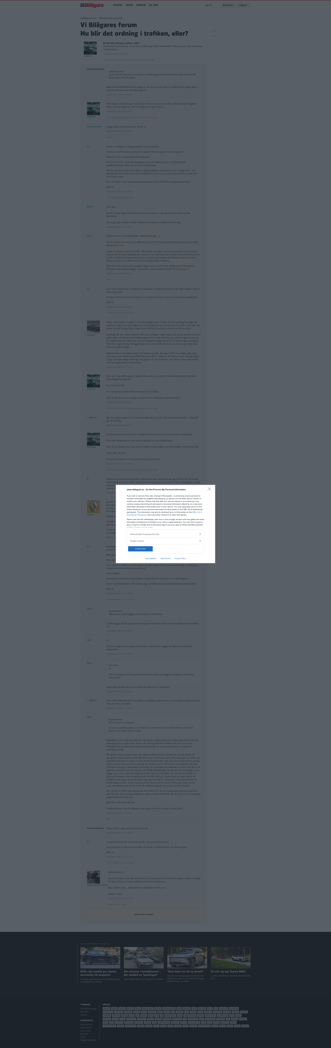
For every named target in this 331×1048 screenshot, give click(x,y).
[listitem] (165, 534)
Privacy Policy (180, 558)
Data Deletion (150, 558)
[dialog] (165, 524)
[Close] (210, 489)
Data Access (165, 558)
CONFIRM (140, 549)
